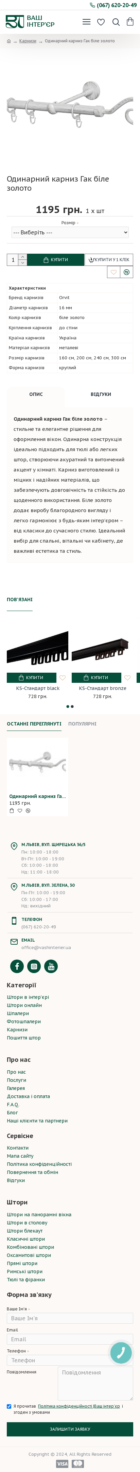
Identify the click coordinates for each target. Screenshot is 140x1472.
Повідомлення (21, 1371)
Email (12, 1329)
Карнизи (27, 40)
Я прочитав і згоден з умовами (68, 1409)
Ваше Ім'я (17, 1308)
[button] (68, 706)
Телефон (16, 1350)
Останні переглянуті (34, 724)
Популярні (82, 724)
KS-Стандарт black (37, 688)
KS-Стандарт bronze (102, 688)
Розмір (68, 222)
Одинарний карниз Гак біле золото (37, 796)
